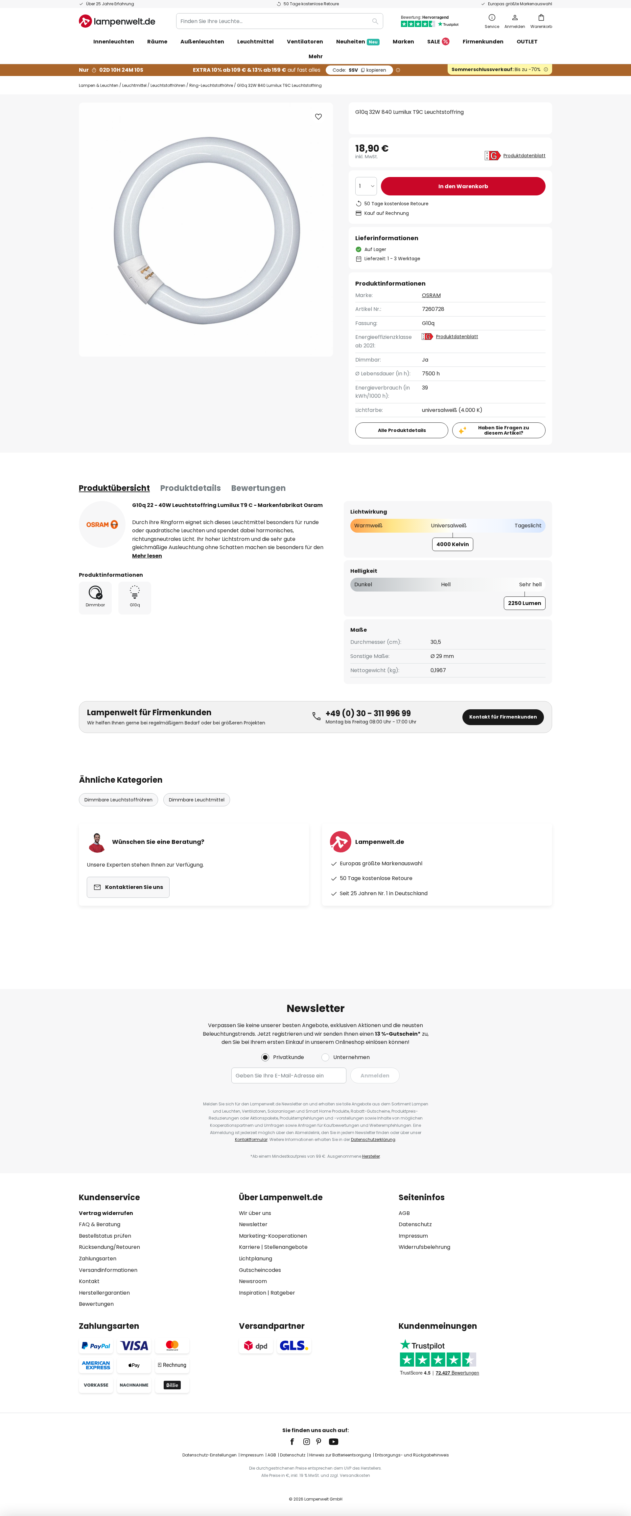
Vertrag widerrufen (106, 1213)
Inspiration (252, 1293)
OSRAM (431, 295)
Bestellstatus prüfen (105, 1236)
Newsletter (253, 1224)
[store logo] (117, 21)
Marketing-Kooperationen (273, 1236)
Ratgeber (282, 1293)
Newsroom (253, 1281)
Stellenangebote (286, 1247)
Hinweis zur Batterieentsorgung (340, 1455)
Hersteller (371, 1156)
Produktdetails (190, 488)
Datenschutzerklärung (373, 1139)
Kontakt (89, 1281)
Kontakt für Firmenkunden (503, 717)
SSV (359, 70)
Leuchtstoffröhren (168, 85)
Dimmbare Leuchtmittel (196, 799)
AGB (404, 1213)
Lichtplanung (255, 1258)
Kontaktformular (251, 1139)
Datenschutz (415, 1224)
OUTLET (527, 41)
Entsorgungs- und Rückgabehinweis (412, 1455)
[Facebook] (296, 1441)
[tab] (114, 488)
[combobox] (279, 21)
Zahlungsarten (97, 1258)
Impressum (413, 1236)
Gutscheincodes (260, 1270)
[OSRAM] (102, 524)
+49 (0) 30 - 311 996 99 (368, 713)
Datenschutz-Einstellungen (209, 1455)
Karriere (249, 1247)
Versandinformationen (108, 1270)
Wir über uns (255, 1213)
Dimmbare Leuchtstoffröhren (118, 799)
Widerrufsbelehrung (424, 1247)
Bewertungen (258, 488)
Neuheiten (357, 41)
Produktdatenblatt (524, 155)
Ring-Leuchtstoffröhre (211, 85)
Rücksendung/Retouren (109, 1247)
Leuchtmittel (134, 85)
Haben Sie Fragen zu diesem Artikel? (503, 430)
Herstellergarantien (104, 1293)
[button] (318, 116)
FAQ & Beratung (99, 1224)
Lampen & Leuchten (98, 85)
